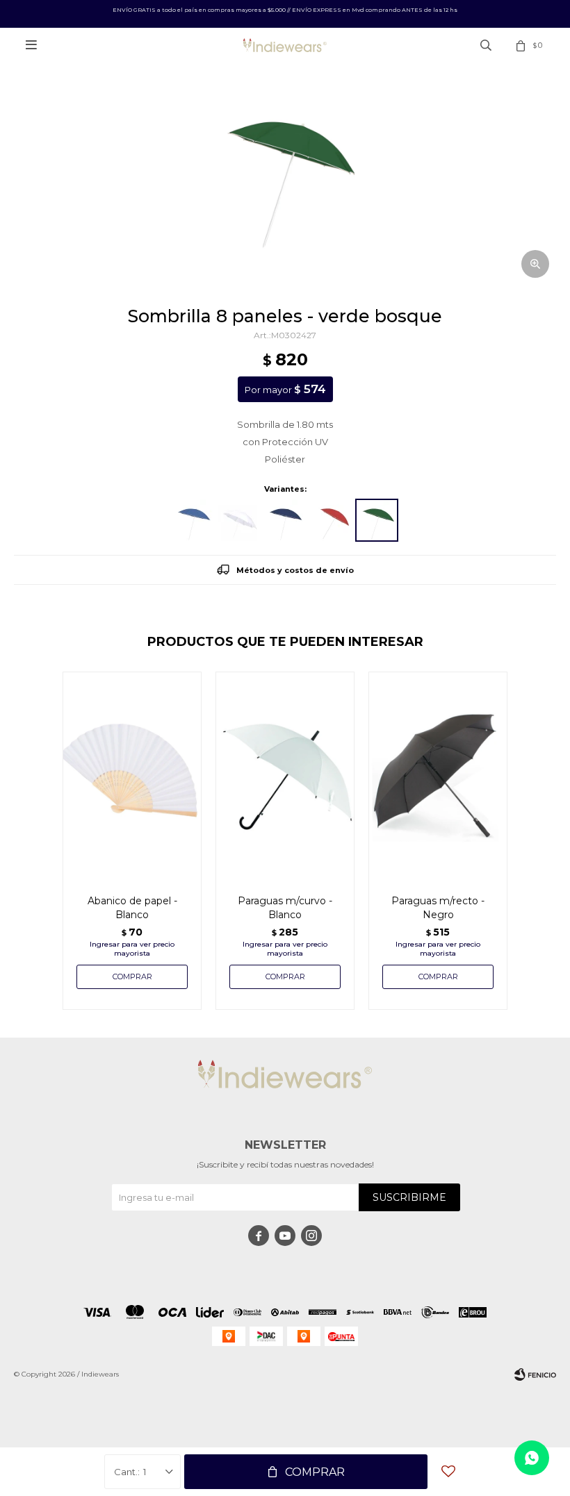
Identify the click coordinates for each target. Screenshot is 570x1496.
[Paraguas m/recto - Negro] (437, 776)
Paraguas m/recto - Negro (437, 908)
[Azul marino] (285, 520)
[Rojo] (331, 520)
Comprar (315, 1472)
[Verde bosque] (377, 520)
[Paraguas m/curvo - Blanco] (285, 776)
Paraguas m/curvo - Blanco (285, 908)
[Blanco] (239, 520)
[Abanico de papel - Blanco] (132, 776)
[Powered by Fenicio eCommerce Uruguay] (535, 1374)
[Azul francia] (193, 520)
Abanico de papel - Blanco (132, 908)
